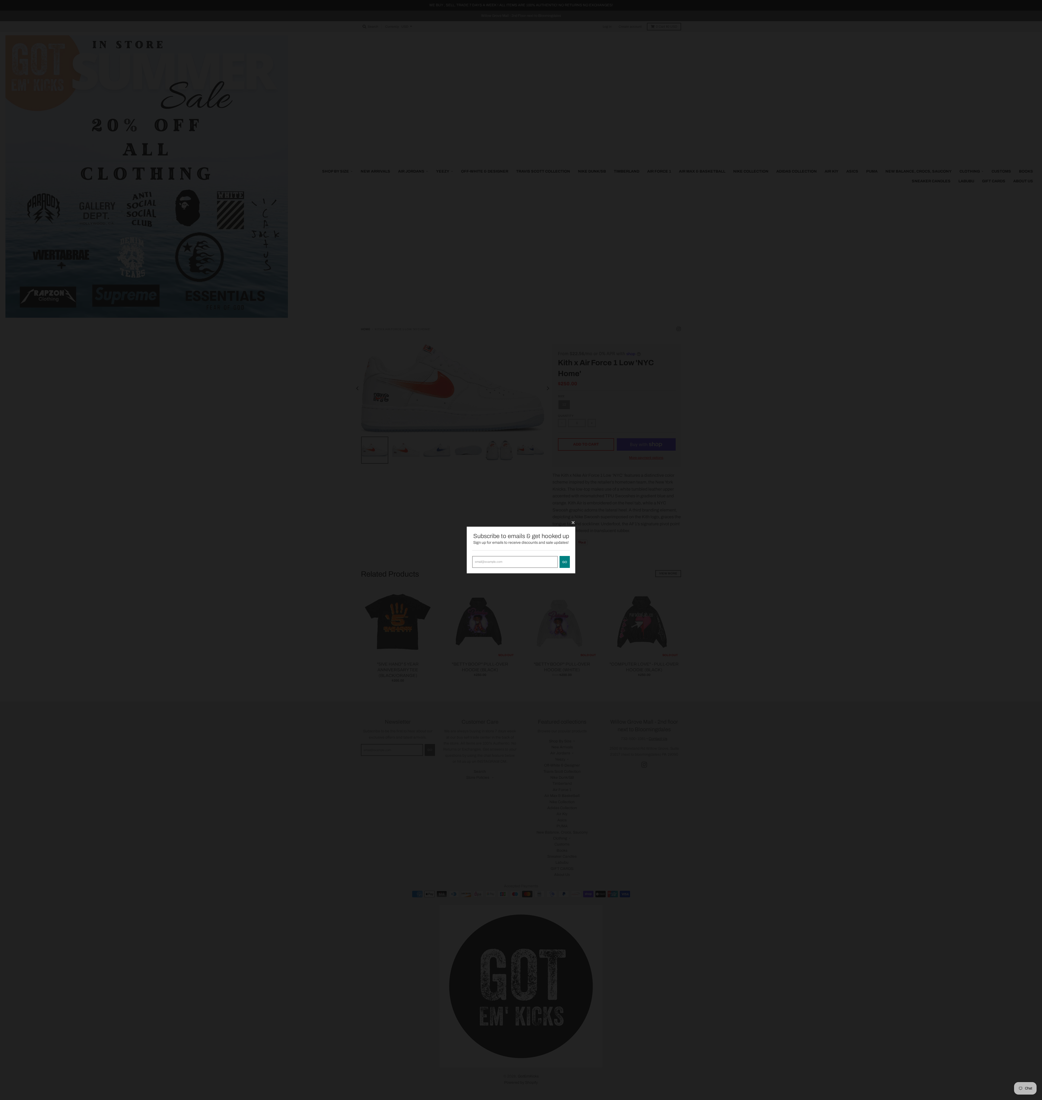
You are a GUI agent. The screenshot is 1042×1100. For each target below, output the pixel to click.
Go (564, 562)
